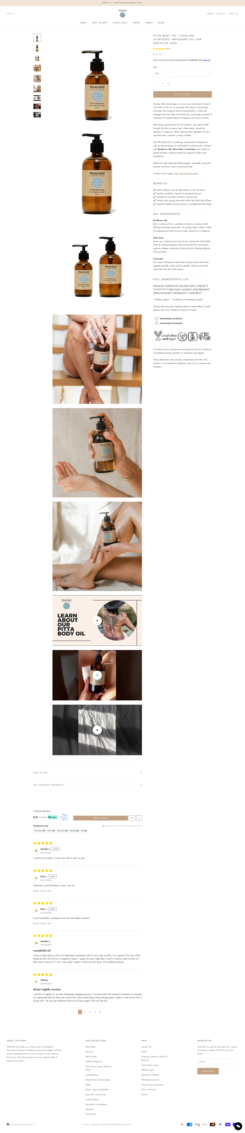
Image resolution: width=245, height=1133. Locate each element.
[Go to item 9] (37, 115)
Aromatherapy (91, 1074)
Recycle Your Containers (152, 1084)
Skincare (89, 1051)
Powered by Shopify (121, 1124)
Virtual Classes (92, 1099)
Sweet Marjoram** (201, 289)
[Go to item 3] (37, 58)
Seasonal (89, 1109)
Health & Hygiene (93, 1061)
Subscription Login (150, 1065)
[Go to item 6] (37, 89)
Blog (161, 22)
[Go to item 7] (37, 98)
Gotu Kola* (184, 286)
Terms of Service (148, 1089)
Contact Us (146, 1046)
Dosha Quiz (120, 22)
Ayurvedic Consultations (96, 1104)
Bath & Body (91, 1056)
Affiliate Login (147, 1069)
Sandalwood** (180, 292)
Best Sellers (99, 22)
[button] (160, 49)
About (149, 22)
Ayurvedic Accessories (95, 1094)
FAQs (143, 1051)
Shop (83, 22)
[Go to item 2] (37, 48)
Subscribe (208, 1071)
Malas (87, 1084)
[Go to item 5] (37, 79)
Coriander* (201, 286)
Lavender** (186, 289)
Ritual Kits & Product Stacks (97, 1079)
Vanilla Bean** (195, 292)
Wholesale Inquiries (150, 1079)
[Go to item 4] (37, 68)
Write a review (101, 818)
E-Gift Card (90, 1114)
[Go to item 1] (37, 38)
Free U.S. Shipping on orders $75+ (122, 3)
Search (144, 1094)
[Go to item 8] (37, 106)
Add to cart (182, 94)
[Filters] (132, 818)
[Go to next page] (100, 1012)
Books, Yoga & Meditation (97, 1089)
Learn (136, 22)
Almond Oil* (158, 286)
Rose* (192, 286)
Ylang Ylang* (174, 289)
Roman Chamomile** (162, 292)
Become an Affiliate (150, 1074)
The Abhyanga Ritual (188, 173)
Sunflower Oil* (171, 286)
